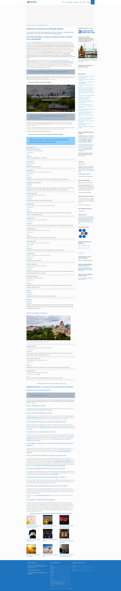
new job (87, 144)
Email (27, 154)
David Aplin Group (30, 203)
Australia (52, 575)
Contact (88, 2)
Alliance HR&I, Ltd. (30, 170)
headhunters (47, 32)
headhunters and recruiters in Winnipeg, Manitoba (61, 61)
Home (64, 2)
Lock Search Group (30, 253)
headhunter (58, 399)
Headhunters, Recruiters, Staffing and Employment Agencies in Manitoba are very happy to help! (51, 513)
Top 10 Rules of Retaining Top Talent (85, 104)
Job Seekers (28, 365)
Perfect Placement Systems (32, 276)
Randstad (28, 290)
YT (83, 252)
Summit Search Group (31, 346)
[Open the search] (93, 2)
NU (81, 252)
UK (51, 573)
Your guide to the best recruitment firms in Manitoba (57, 386)
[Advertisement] (60, 15)
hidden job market (58, 439)
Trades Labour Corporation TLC (33, 358)
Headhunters (69, 2)
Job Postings (29, 156)
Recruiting (75, 2)
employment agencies (69, 32)
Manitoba (59, 33)
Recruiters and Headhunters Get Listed (58, 583)
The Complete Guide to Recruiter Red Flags (86, 95)
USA (51, 570)
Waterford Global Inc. (31, 370)
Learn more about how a (45, 465)
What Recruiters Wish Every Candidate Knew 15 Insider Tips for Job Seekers (67, 541)
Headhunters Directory (33, 386)
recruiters (89, 139)
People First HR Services (31, 264)
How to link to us (81, 210)
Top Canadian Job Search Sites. (84, 174)
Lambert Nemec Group (31, 228)
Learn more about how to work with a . (48, 474)
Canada (52, 571)
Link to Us (52, 580)
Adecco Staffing (29, 161)
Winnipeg (55, 33)
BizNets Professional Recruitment (33, 182)
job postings (45, 464)
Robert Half (28, 299)
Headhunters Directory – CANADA (62, 461)
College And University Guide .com (84, 204)
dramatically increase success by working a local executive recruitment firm (85, 149)
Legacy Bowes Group (31, 241)
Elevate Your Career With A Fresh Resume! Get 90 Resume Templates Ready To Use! (85, 269)
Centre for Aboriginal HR (31, 193)
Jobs (80, 2)
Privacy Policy (69, 588)
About (84, 2)
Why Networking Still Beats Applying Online (86, 87)
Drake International (30, 218)
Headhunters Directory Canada (84, 219)
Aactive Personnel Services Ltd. (33, 149)
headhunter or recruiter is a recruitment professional (37, 408)
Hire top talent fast (87, 190)
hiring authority (42, 426)
